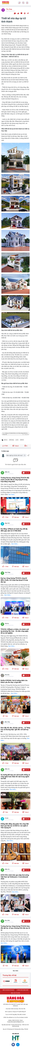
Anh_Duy (7, 674)
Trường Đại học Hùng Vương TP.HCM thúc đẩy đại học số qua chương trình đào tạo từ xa (15, 928)
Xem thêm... (11, 494)
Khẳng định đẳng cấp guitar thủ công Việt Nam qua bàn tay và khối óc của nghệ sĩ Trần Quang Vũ (15, 825)
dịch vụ (5, 439)
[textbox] (15, 455)
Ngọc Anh (7, 523)
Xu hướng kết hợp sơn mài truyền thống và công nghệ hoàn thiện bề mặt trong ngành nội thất (15, 776)
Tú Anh (6, 818)
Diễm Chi (7, 472)
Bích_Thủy (7, 722)
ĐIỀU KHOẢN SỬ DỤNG (8, 990)
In (26, 445)
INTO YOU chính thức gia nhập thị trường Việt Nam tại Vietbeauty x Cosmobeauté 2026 (15, 877)
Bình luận (6, 451)
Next (27, 981)
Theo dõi (26, 472)
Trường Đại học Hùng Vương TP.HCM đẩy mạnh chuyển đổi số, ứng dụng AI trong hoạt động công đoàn (15, 479)
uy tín (17, 439)
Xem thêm (15, 970)
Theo (15, 434)
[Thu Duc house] (25, 981)
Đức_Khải (7, 920)
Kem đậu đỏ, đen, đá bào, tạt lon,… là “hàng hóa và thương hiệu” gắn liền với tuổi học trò (15, 729)
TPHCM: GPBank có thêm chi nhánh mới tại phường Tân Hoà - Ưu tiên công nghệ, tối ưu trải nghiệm (15, 631)
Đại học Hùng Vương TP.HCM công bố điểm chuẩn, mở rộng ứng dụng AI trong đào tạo (14, 580)
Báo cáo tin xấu (15, 993)
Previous (4, 981)
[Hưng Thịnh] (15, 981)
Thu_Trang (9, 9)
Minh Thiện (7, 572)
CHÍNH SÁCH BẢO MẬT (22, 990)
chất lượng (11, 439)
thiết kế (22, 439)
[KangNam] (6, 981)
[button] (25, 517)
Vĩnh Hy (7, 623)
